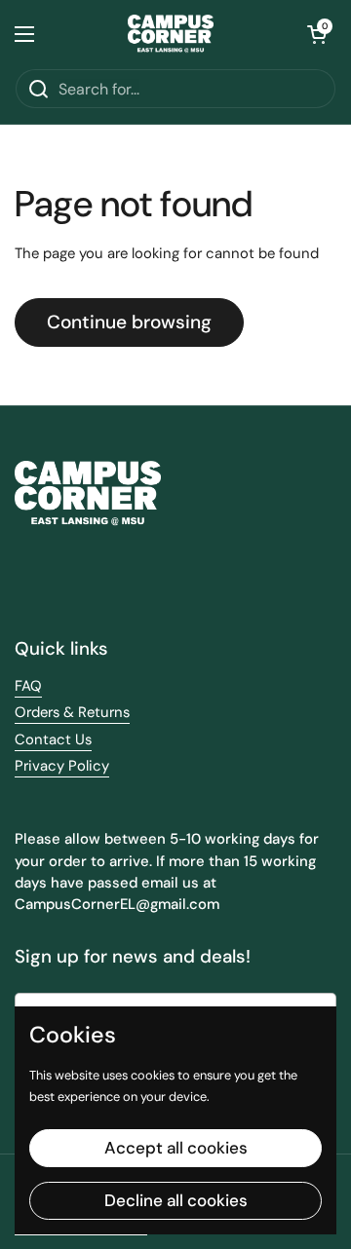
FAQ (28, 686)
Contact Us (53, 739)
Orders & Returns (72, 712)
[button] (316, 34)
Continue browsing (129, 322)
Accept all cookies (176, 1147)
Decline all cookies (176, 1200)
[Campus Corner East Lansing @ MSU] (171, 34)
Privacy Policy (62, 766)
